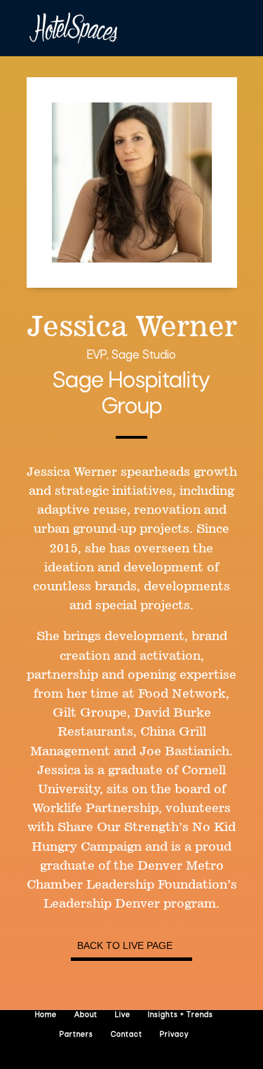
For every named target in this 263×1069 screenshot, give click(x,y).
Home (46, 1015)
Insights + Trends (180, 1015)
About (85, 1015)
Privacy (174, 1035)
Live (122, 1015)
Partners (76, 1035)
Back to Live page (125, 945)
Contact (126, 1035)
